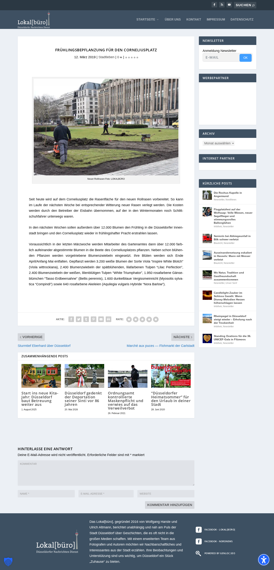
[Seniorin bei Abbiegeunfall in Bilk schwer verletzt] (207, 238)
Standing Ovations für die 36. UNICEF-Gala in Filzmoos (232, 338)
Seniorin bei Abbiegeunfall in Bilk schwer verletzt (232, 238)
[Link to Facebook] (214, 4)
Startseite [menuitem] (145, 19)
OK (245, 57)
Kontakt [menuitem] (193, 19)
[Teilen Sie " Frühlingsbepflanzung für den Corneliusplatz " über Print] (108, 319)
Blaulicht (218, 243)
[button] (8, 562)
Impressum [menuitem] (216, 19)
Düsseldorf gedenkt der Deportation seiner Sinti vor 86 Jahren (83, 399)
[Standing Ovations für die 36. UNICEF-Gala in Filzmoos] (207, 338)
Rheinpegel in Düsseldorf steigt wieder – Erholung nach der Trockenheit (233, 319)
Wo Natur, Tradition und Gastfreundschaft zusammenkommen (229, 276)
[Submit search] (253, 5)
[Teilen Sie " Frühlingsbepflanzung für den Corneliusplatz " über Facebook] (71, 319)
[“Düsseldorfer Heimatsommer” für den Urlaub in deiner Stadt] (171, 376)
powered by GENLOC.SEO (219, 553)
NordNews (231, 199)
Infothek (218, 226)
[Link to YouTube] (229, 4)
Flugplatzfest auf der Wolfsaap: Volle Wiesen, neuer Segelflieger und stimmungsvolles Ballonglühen (233, 216)
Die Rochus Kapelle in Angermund (228, 194)
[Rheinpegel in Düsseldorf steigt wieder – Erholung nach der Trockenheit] (207, 318)
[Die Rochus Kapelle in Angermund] (207, 195)
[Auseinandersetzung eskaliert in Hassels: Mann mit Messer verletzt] (207, 255)
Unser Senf (231, 283)
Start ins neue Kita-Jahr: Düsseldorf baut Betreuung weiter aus (39, 399)
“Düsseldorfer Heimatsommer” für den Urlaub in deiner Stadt (171, 399)
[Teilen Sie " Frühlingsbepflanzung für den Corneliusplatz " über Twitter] (78, 319)
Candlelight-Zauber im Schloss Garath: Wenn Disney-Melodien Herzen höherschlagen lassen (229, 297)
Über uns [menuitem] (173, 19)
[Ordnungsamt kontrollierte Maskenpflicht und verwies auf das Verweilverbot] (127, 376)
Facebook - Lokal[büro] (219, 529)
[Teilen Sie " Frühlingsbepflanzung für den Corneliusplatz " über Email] (101, 319)
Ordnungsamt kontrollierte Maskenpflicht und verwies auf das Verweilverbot (125, 401)
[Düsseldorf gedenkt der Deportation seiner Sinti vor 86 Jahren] (84, 376)
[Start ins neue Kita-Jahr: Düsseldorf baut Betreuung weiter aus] (41, 376)
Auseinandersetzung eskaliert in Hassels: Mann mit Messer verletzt (233, 256)
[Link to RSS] (222, 4)
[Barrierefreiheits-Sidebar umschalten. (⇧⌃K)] (263, 559)
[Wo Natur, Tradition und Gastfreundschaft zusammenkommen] (207, 275)
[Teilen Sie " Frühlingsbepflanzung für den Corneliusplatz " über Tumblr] (86, 319)
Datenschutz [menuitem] (242, 19)
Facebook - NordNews (218, 541)
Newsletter (219, 199)
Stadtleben (106, 57)
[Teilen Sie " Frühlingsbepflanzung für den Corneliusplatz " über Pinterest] (93, 319)
